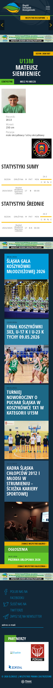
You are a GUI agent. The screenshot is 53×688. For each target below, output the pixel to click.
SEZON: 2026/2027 (43, 53)
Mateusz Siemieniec (27, 70)
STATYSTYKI (7, 81)
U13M (26, 61)
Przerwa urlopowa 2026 (24, 558)
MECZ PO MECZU (28, 81)
